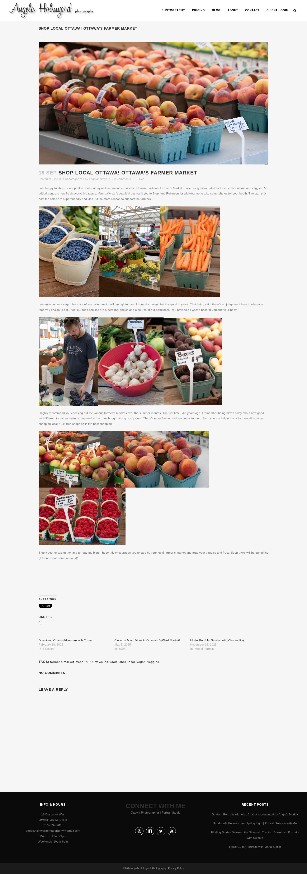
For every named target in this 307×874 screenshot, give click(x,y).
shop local (127, 661)
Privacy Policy (176, 868)
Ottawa (97, 661)
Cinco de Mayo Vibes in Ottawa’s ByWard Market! (147, 640)
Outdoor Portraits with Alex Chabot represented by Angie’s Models (255, 814)
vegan (141, 661)
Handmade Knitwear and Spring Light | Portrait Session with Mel (255, 823)
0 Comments (122, 179)
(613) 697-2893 (53, 825)
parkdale (111, 661)
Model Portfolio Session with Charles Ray (217, 640)
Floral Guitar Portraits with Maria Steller (255, 846)
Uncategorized (74, 179)
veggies (153, 661)
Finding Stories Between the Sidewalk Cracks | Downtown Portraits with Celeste (255, 835)
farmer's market (62, 661)
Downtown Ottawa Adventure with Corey (65, 640)
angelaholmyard (99, 179)
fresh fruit (83, 661)
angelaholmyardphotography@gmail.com (53, 830)
